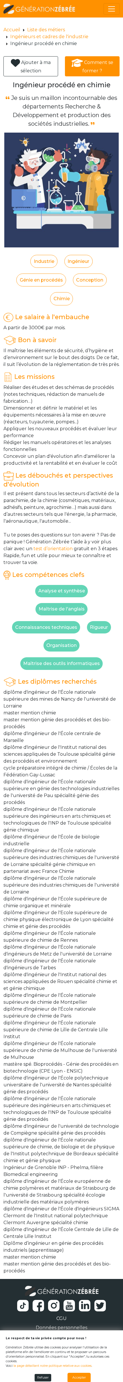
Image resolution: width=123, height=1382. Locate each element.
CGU (61, 1318)
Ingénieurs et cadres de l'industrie (49, 36)
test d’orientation (53, 548)
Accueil (11, 29)
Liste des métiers (46, 29)
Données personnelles (61, 1327)
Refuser (43, 1377)
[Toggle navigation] (112, 9)
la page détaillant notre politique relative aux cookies (52, 1366)
